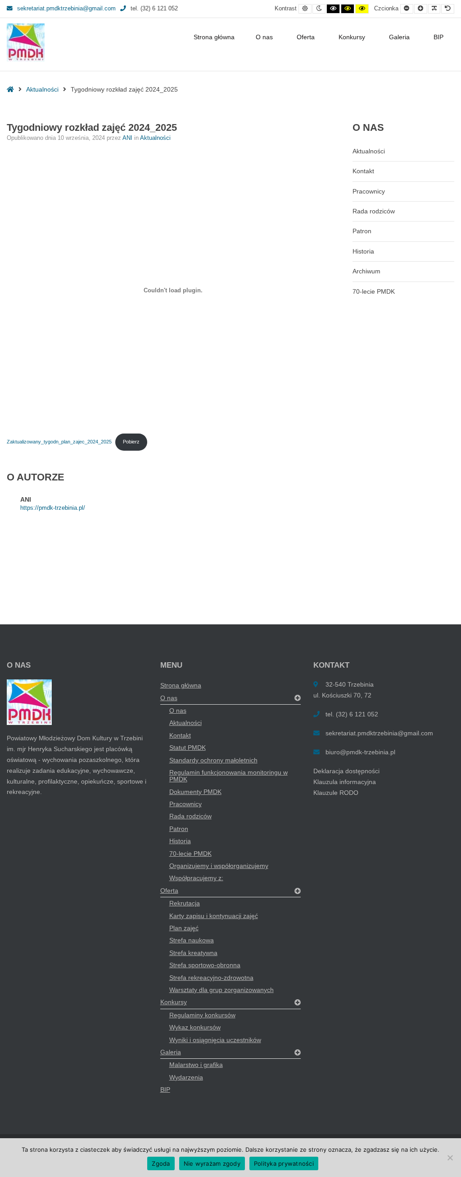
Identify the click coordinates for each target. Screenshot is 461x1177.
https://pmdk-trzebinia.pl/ (52, 508)
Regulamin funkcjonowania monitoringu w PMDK (228, 776)
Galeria (399, 37)
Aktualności (42, 89)
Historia (363, 251)
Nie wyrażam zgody (212, 1163)
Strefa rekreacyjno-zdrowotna (211, 977)
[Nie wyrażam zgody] (449, 1157)
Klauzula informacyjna (344, 781)
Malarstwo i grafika (196, 1064)
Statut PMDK (187, 747)
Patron (362, 231)
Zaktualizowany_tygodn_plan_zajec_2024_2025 (59, 441)
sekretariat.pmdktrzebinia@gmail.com (66, 8)
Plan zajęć (184, 928)
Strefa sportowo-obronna (204, 965)
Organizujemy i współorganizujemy (218, 865)
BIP (438, 37)
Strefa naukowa (191, 940)
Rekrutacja (184, 903)
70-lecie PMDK (374, 291)
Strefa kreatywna (193, 952)
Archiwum (366, 271)
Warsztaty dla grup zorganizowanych (221, 989)
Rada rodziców (374, 211)
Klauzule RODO (335, 792)
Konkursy (352, 37)
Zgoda (161, 1163)
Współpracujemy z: (196, 878)
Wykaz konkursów (195, 1027)
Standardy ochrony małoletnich (213, 760)
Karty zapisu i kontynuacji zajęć (213, 915)
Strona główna (214, 37)
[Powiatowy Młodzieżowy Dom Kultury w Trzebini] (26, 42)
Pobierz (131, 441)
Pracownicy (369, 191)
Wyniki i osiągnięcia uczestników (215, 1039)
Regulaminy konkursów (202, 1015)
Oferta (306, 37)
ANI (128, 138)
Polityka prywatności (284, 1163)
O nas (264, 37)
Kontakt (363, 171)
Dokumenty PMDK (195, 791)
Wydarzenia (186, 1077)
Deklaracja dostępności (346, 771)
